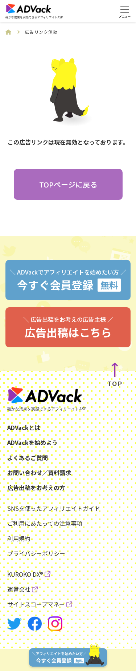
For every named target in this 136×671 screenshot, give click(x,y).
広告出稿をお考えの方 (36, 487)
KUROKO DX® (25, 574)
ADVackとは (23, 427)
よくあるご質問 (27, 457)
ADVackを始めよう (32, 442)
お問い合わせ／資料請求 (39, 472)
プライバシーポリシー (36, 553)
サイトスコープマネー (36, 604)
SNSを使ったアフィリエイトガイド (53, 508)
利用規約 (18, 538)
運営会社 (18, 589)
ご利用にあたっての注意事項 (44, 523)
